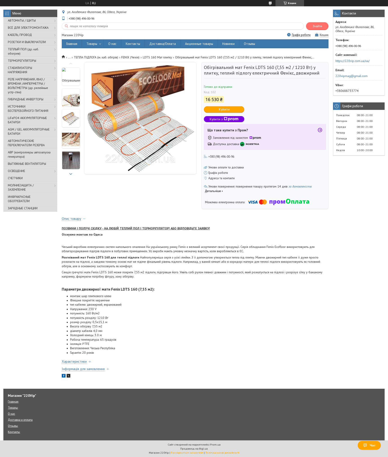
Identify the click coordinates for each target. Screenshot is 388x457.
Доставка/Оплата (162, 43)
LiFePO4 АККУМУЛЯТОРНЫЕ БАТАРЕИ (27, 120)
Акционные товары (199, 43)
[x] (68, 376)
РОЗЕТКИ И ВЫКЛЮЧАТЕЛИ (27, 42)
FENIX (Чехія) (130, 57)
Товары (91, 43)
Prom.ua (215, 444)
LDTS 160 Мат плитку (157, 57)
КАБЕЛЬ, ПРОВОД (20, 35)
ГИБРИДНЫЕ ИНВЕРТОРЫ (25, 99)
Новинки (228, 43)
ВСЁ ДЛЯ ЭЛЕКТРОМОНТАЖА (28, 28)
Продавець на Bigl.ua (194, 448)
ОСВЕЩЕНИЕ (16, 171)
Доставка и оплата (20, 420)
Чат (372, 445)
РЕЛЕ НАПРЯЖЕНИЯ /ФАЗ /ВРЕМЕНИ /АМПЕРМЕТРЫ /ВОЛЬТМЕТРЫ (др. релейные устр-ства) (28, 85)
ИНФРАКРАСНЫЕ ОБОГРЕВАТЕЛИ (19, 199)
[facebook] (64, 376)
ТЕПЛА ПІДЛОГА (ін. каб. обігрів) (96, 57)
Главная (71, 43)
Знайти (317, 26)
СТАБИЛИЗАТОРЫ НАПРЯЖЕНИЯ (20, 70)
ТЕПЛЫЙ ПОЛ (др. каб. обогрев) (23, 51)
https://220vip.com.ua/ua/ (352, 61)
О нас (112, 43)
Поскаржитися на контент (187, 452)
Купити (224, 109)
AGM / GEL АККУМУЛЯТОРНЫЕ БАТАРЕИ (29, 131)
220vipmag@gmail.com (351, 76)
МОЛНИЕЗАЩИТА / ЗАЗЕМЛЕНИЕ (21, 187)
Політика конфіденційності (222, 452)
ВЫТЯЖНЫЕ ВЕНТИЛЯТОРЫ (27, 164)
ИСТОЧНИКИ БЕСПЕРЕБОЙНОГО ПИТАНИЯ (28, 108)
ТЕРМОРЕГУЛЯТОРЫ (22, 61)
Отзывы (249, 43)
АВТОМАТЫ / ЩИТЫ (22, 20)
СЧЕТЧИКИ (15, 178)
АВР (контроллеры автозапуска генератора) (29, 154)
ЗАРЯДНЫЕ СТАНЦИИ (22, 208)
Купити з (216, 119)
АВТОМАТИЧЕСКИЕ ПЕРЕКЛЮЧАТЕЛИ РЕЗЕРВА (26, 143)
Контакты (133, 43)
